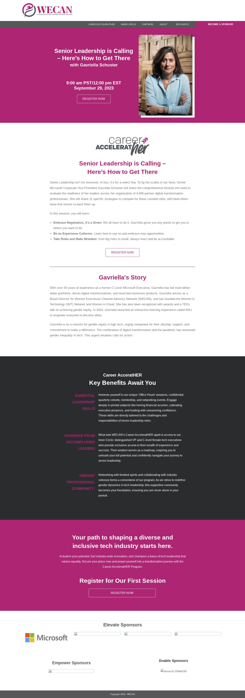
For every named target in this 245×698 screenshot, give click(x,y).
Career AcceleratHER (101, 24)
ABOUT (164, 24)
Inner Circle (128, 24)
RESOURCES (183, 24)
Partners (148, 24)
